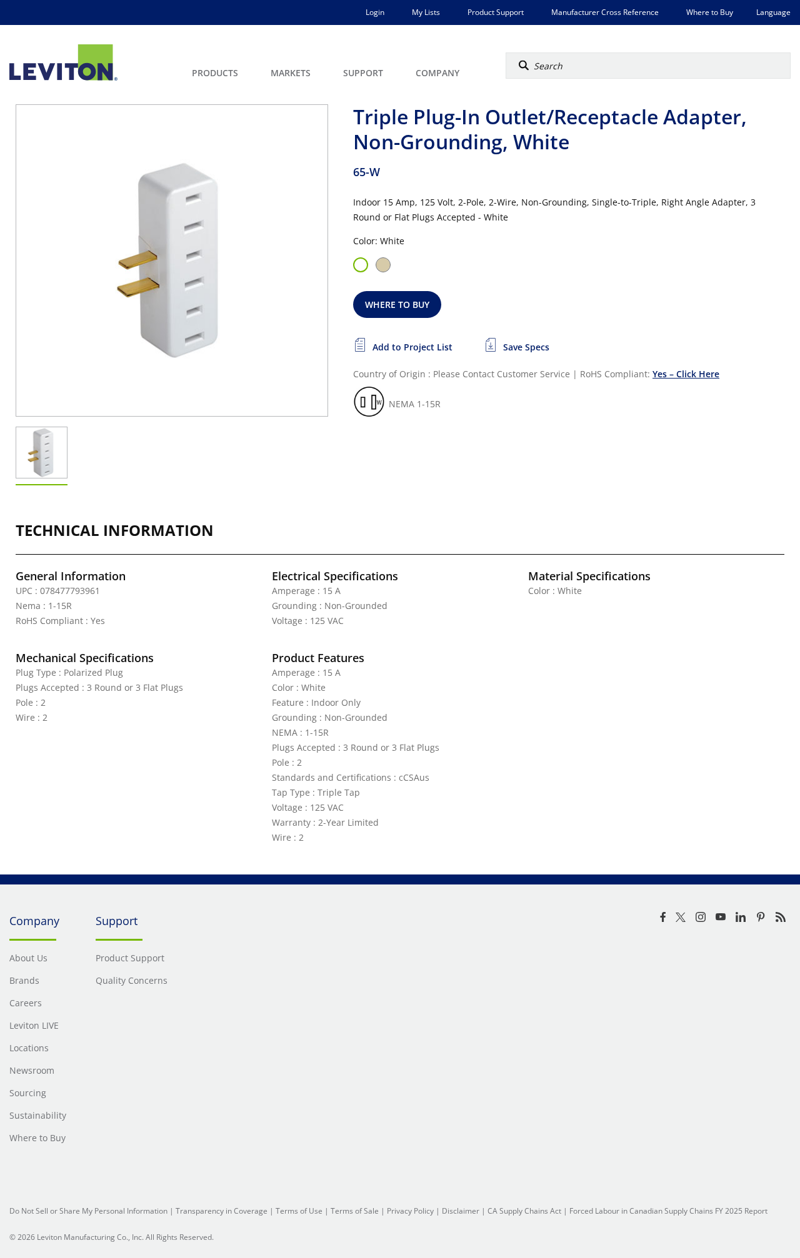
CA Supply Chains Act (524, 1211)
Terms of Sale (355, 1211)
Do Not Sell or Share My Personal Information (88, 1211)
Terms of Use (299, 1211)
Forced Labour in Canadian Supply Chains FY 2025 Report (668, 1211)
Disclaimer (460, 1211)
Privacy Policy (410, 1211)
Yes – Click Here (685, 374)
